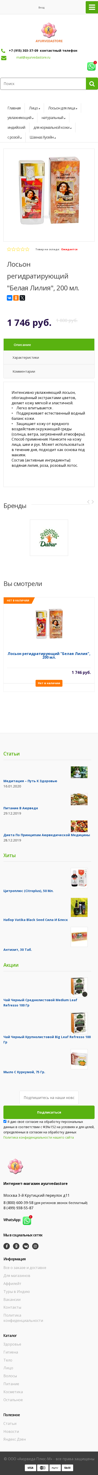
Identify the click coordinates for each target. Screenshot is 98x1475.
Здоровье (12, 1344)
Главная (14, 108)
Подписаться (49, 1112)
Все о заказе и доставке (24, 1267)
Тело (7, 1360)
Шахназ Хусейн (42, 137)
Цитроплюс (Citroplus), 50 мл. (28, 891)
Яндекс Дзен (14, 1439)
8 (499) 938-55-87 (18, 1207)
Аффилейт (12, 1283)
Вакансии (12, 1299)
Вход (41, 7)
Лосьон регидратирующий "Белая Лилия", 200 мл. (49, 656)
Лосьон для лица (61, 108)
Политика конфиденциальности (23, 1318)
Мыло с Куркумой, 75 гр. (24, 1072)
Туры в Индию (16, 1291)
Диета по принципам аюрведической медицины (46, 835)
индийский (16, 127)
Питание (11, 1383)
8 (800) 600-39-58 (18, 1202)
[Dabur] (49, 538)
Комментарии (24, 371)
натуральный (52, 117)
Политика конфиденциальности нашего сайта (38, 1137)
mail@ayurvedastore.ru (33, 57)
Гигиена (10, 1352)
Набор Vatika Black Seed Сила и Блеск (35, 920)
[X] (22, 298)
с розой (13, 137)
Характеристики (26, 357)
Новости (11, 1431)
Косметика (13, 1391)
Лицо (33, 108)
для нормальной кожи (51, 127)
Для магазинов (16, 1275)
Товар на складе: (47, 249)
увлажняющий (19, 117)
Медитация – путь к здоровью (30, 781)
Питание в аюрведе (20, 808)
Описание (22, 344)
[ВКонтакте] (9, 298)
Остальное (13, 1399)
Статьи (9, 1423)
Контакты (12, 1307)
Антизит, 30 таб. (17, 949)
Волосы (10, 1375)
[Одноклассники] (16, 298)
